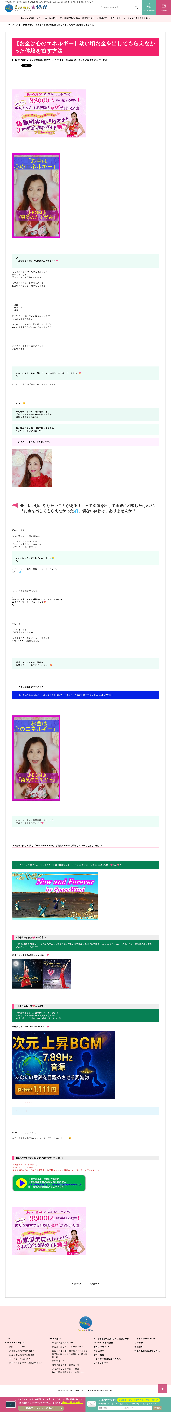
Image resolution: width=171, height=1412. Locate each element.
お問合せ (139, 1343)
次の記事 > (94, 1284)
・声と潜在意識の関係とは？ (20, 1351)
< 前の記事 (76, 1284)
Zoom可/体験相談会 (103, 1343)
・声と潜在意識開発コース (62, 1343)
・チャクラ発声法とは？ (18, 1359)
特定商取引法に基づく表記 (147, 1351)
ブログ (15, 25)
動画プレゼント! (101, 1347)
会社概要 (139, 1347)
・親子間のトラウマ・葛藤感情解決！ (25, 1363)
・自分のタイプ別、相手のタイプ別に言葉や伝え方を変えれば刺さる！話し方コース (69, 1354)
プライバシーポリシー (145, 1339)
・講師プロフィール (16, 1347)
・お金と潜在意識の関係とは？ (22, 1355)
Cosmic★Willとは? (30, 18)
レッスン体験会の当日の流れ (137, 18)
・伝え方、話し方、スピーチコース (67, 1347)
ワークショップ (101, 1363)
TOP (7, 25)
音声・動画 (116, 18)
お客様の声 (102, 18)
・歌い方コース (57, 1361)
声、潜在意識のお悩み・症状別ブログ (77, 18)
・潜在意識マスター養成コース (64, 1365)
